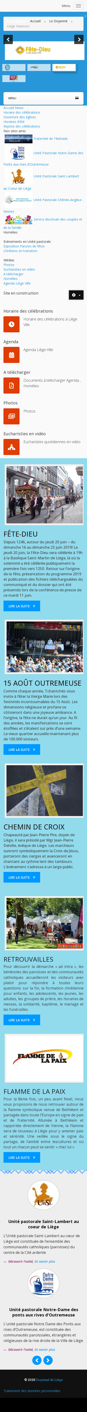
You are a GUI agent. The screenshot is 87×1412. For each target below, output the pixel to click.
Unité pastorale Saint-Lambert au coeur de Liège (43, 1224)
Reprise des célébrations (21, 126)
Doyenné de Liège (49, 1380)
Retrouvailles (28, 959)
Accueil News (13, 108)
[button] (8, 39)
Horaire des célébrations (21, 112)
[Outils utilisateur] (76, 295)
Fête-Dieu (20, 534)
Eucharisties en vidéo (19, 269)
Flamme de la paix (34, 1091)
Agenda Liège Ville (17, 283)
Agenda (10, 341)
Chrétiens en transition (20, 251)
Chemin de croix (33, 827)
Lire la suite (19, 606)
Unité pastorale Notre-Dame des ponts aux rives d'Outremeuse (43, 1312)
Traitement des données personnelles (31, 1391)
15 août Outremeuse (42, 683)
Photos (8, 265)
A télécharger (13, 274)
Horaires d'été (14, 121)
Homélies (10, 278)
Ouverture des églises (19, 117)
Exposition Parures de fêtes (24, 246)
